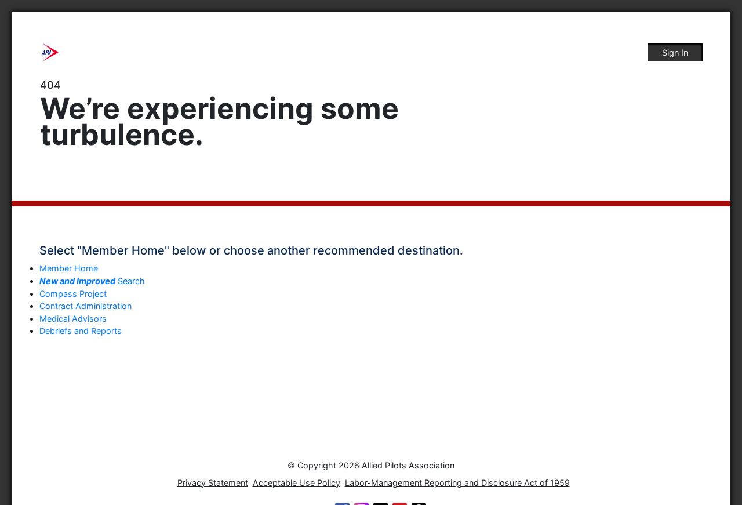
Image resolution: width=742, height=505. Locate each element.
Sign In (675, 52)
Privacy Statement (212, 483)
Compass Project (73, 294)
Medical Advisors (73, 319)
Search (92, 281)
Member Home (68, 268)
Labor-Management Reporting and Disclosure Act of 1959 (457, 483)
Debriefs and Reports (80, 331)
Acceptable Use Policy (296, 483)
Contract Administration (85, 306)
